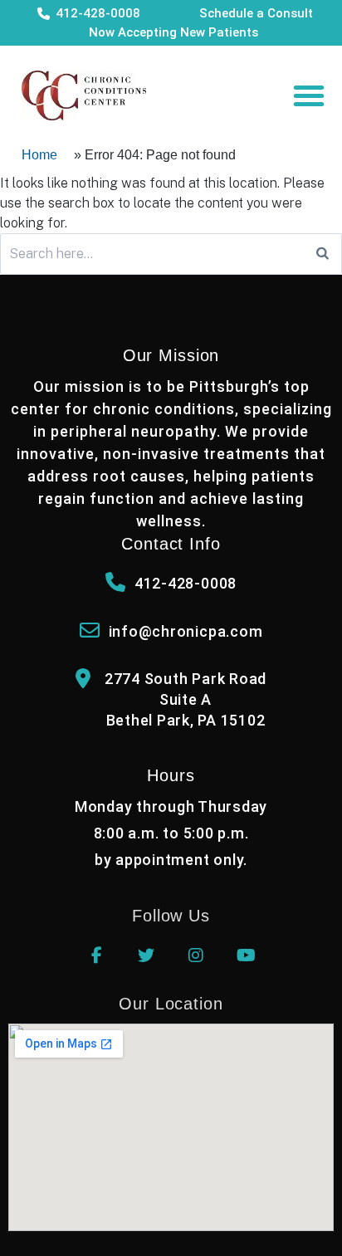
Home (39, 155)
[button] (309, 95)
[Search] (322, 254)
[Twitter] (146, 955)
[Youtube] (246, 955)
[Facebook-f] (96, 955)
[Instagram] (196, 955)
